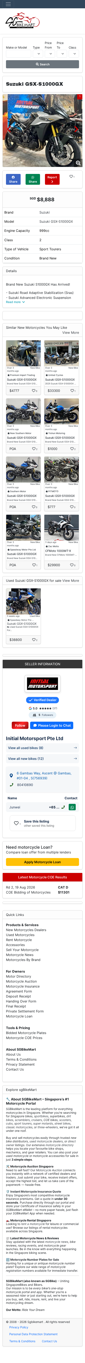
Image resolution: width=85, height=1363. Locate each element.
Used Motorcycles (20, 935)
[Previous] (9, 129)
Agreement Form (19, 991)
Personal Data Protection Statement (33, 1334)
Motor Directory (18, 976)
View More (70, 332)
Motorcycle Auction (21, 981)
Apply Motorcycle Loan (42, 862)
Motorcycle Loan (19, 1016)
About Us (13, 1054)
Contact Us (15, 1069)
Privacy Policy (18, 1327)
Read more (13, 302)
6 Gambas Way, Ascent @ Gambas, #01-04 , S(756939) (44, 775)
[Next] (76, 129)
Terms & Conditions (21, 1059)
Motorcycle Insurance (23, 986)
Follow (20, 725)
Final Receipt (16, 1006)
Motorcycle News (19, 955)
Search (44, 64)
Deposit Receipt (18, 996)
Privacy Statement (20, 1064)
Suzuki (44, 212)
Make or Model (16, 47)
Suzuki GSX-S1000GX (56, 221)
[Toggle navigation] (8, 4)
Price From (48, 45)
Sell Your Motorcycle (22, 950)
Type (36, 47)
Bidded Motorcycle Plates (26, 1033)
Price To (60, 45)
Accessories (15, 945)
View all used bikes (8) (25, 748)
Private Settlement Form (25, 1011)
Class (72, 47)
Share (13, 181)
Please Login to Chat (54, 725)
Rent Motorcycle (19, 940)
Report (52, 177)
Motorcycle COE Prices (24, 1038)
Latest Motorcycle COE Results (42, 877)
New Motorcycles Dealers (26, 930)
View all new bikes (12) (26, 759)
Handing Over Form (21, 1001)
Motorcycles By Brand (23, 960)
